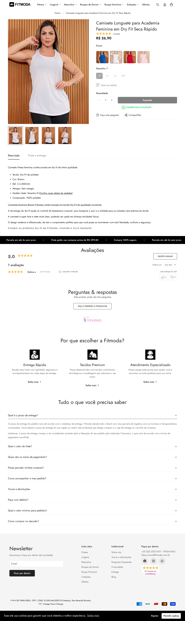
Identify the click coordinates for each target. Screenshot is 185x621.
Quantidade (102, 93)
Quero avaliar (165, 256)
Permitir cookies (171, 615)
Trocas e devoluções (121, 557)
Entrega (115, 572)
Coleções (131, 4)
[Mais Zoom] (82, 25)
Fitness (40, 4)
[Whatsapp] (162, 561)
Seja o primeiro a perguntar (92, 306)
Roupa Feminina (112, 4)
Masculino (69, 4)
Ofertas (146, 4)
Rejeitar (155, 615)
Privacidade (117, 567)
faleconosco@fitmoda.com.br (155, 555)
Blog (113, 576)
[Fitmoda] (19, 5)
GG (124, 76)
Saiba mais (33, 382)
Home (57, 13)
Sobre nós (116, 552)
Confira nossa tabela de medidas (56, 193)
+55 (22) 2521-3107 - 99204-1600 (158, 551)
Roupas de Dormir (89, 4)
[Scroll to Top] (179, 605)
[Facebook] (144, 561)
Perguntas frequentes (121, 562)
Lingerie (54, 4)
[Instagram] (153, 561)
